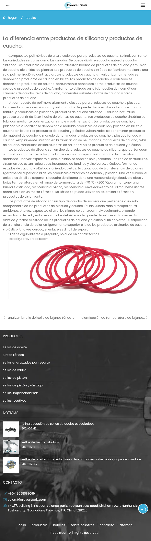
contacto (107, 525)
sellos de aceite (15, 347)
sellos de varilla (14, 370)
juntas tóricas (13, 355)
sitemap (126, 525)
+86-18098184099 (21, 493)
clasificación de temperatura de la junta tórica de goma (112, 317)
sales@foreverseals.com (27, 499)
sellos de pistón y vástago (23, 385)
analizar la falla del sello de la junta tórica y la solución (41, 317)
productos (39, 525)
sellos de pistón (15, 377)
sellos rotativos (14, 400)
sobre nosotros (82, 525)
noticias (31, 17)
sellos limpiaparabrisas (20, 393)
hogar (12, 17)
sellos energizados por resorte (26, 362)
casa (22, 525)
